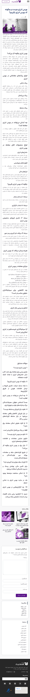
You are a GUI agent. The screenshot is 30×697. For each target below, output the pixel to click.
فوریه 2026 (24, 613)
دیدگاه (25, 558)
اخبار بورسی (24, 626)
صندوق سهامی (23, 647)
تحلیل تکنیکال (23, 633)
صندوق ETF (23, 637)
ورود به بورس (23, 17)
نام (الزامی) (24, 578)
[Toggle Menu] (28, 1)
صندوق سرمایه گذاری (22, 644)
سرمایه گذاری (23, 635)
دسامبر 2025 (23, 615)
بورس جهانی (23, 628)
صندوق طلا (24, 649)
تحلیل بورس (23, 630)
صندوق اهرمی (23, 640)
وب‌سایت (25, 589)
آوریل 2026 (24, 612)
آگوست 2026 (23, 607)
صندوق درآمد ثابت (22, 642)
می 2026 (24, 610)
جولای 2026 (23, 608)
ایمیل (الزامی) (24, 584)
